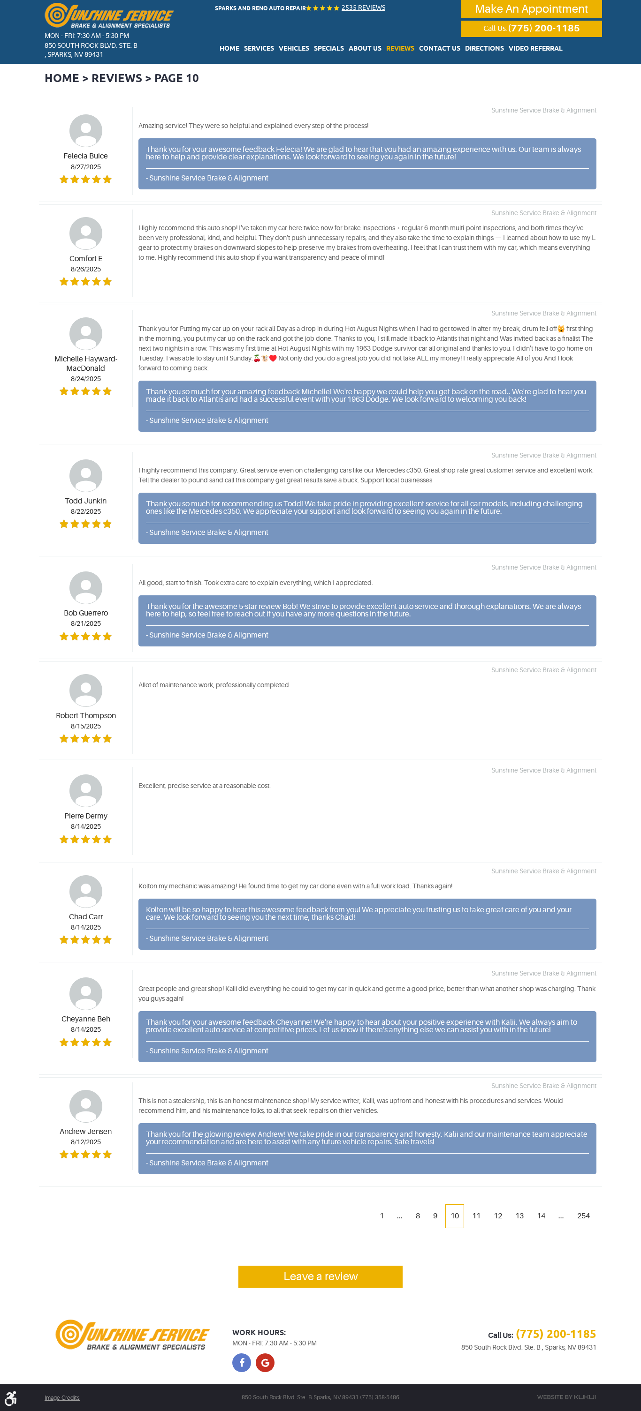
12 (498, 1216)
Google (265, 1362)
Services (259, 48)
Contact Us (439, 48)
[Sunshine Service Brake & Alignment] (109, 15)
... (400, 1216)
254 (583, 1216)
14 (541, 1216)
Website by (566, 1397)
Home (229, 48)
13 (519, 1216)
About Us (365, 48)
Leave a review (320, 1276)
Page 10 (176, 78)
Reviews (400, 48)
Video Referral (536, 48)
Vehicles (294, 48)
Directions (484, 48)
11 (476, 1216)
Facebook (241, 1362)
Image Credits (62, 1398)
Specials (329, 48)
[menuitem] (229, 48)
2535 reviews (363, 7)
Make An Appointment (531, 9)
